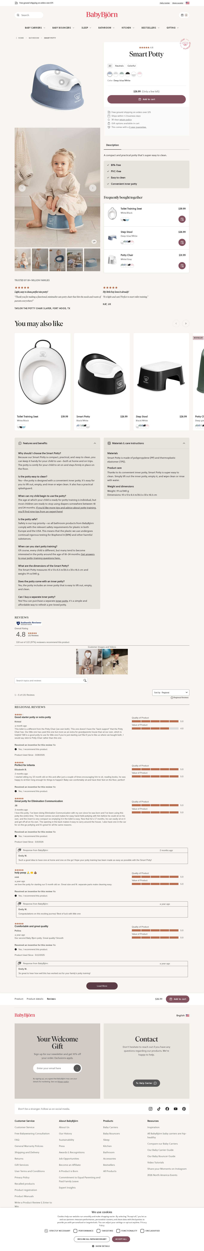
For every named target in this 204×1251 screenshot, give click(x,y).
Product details (35, 998)
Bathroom (34, 38)
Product (19, 998)
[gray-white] (115, 74)
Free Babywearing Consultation (32, 1133)
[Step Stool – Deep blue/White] (112, 237)
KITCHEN (126, 27)
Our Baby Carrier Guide (160, 1150)
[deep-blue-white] (109, 74)
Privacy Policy (22, 1177)
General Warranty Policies (29, 1146)
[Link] (25, 1015)
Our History (65, 1133)
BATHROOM (104, 27)
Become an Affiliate (70, 1164)
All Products (109, 1171)
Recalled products (25, 1183)
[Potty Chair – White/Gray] (112, 260)
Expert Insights (67, 1187)
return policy (125, 119)
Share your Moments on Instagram (167, 1168)
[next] (185, 323)
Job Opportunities (69, 1158)
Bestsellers (149, 27)
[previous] (176, 323)
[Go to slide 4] (75, 259)
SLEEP (85, 27)
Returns (19, 1158)
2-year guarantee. (138, 127)
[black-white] (127, 74)
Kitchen (107, 1146)
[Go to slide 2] (40, 259)
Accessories (109, 1158)
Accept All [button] (121, 1239)
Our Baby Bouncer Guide (161, 1156)
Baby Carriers (33, 27)
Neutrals (119, 65)
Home (21, 38)
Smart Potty (50, 38)
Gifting (171, 27)
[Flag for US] (187, 3)
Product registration (26, 1190)
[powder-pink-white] (139, 74)
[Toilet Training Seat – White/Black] (112, 213)
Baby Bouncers (61, 27)
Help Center (165, 3)
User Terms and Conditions (30, 1171)
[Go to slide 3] (57, 259)
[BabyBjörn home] (102, 15)
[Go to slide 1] (23, 259)
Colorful (132, 65)
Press (62, 1146)
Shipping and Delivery (27, 1152)
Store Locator (177, 3)
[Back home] (16, 38)
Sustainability (66, 1139)
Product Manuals (24, 1196)
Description (112, 145)
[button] (102, 1245)
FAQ (17, 1139)
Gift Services (22, 1164)
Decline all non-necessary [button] (92, 1239)
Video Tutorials (155, 1162)
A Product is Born (68, 1171)
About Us (64, 1127)
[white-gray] (133, 74)
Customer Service (24, 1127)
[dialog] (102, 1229)
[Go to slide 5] (92, 259)
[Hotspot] (62, 82)
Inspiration (153, 1127)
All (110, 65)
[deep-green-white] (121, 74)
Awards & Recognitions (72, 1152)
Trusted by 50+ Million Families (32, 280)
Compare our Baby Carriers (162, 1143)
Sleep (106, 1139)
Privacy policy (63, 1081)
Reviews (51, 998)
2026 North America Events (162, 1175)
